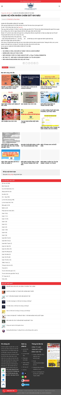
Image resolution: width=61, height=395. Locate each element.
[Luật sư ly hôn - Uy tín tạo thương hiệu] (30, 7)
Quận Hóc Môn (5, 249)
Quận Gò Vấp (5, 246)
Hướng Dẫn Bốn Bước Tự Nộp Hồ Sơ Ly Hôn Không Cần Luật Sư (22, 330)
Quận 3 (3, 221)
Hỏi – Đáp (4, 197)
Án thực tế (4, 183)
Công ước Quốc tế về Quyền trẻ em (15, 325)
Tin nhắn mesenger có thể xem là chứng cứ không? (18, 301)
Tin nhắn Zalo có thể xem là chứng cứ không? (17, 305)
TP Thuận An (5, 276)
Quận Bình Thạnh (6, 243)
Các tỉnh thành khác (7, 188)
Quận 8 (3, 232)
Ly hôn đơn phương (6, 199)
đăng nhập (10, 174)
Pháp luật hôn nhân (6, 210)
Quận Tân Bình (5, 254)
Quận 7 (3, 229)
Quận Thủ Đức (5, 260)
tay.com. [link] (21, 27)
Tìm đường (3, 372)
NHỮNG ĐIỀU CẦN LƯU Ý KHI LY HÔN (13, 53)
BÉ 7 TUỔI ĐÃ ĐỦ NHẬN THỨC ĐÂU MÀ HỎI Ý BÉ (18, 296)
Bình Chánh (4, 186)
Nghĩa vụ (4, 208)
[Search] (59, 6)
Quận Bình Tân (5, 238)
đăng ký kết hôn (6, 191)
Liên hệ (24, 369)
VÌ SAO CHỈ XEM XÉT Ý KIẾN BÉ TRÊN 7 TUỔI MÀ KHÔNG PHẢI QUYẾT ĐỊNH (25, 315)
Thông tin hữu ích (6, 265)
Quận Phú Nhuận (6, 251)
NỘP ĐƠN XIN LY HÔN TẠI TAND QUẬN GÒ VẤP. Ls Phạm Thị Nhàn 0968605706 (24, 55)
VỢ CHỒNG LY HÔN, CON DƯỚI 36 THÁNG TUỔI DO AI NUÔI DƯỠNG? (21, 51)
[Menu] (2, 6)
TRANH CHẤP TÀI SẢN (50, 390)
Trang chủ (3, 13)
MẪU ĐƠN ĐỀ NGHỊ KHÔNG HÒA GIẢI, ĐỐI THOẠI (16, 59)
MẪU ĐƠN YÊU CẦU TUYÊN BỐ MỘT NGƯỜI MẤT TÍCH (19, 320)
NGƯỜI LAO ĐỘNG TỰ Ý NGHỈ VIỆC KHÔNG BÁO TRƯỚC (20, 291)
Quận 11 (4, 216)
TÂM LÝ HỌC (5, 262)
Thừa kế (4, 268)
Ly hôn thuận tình (6, 202)
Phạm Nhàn (17, 19)
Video (3, 279)
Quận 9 (3, 235)
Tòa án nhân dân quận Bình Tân (9, 273)
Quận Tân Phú (5, 257)
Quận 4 (3, 224)
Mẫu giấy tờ (5, 205)
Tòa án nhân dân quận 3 (8, 270)
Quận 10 (4, 213)
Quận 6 (3, 227)
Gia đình (4, 194)
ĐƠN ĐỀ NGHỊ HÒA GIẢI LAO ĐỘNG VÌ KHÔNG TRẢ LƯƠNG (20, 286)
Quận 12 (4, 219)
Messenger (3, 381)
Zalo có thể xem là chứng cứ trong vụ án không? (18, 310)
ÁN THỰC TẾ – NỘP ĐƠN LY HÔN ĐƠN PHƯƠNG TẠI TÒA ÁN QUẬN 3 (21, 57)
